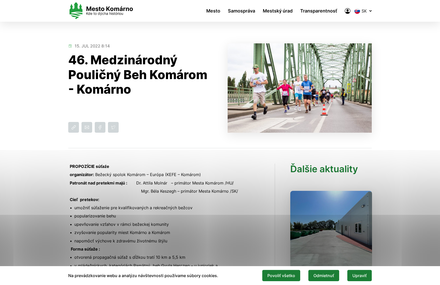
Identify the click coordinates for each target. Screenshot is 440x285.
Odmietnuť (323, 275)
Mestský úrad (278, 11)
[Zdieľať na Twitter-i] (113, 127)
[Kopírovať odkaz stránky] (73, 127)
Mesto (213, 11)
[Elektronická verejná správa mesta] (347, 11)
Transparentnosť (318, 11)
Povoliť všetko (281, 275)
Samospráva (241, 11)
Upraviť (359, 275)
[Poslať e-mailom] (86, 127)
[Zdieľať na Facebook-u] (100, 127)
